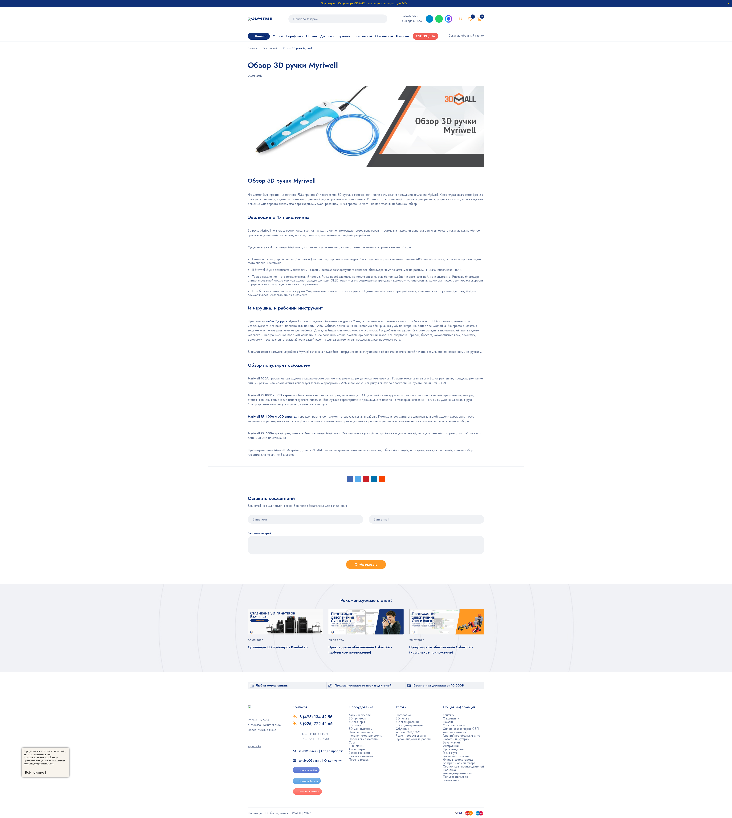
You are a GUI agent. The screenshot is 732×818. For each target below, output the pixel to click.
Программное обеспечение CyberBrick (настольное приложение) (441, 650)
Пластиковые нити (361, 732)
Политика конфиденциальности (457, 771)
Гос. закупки (451, 753)
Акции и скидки (360, 715)
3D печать (402, 718)
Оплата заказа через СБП (461, 729)
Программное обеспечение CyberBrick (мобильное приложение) (360, 650)
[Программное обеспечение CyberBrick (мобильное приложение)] (365, 621)
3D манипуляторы (360, 729)
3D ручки (355, 725)
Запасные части (359, 753)
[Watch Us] (249, 741)
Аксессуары (357, 749)
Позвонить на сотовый (309, 791)
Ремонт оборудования (411, 735)
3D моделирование (409, 725)
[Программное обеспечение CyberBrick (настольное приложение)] (446, 621)
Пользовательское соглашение (455, 778)
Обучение (402, 729)
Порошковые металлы (364, 739)
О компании (451, 718)
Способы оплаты (454, 725)
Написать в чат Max (308, 770)
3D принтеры (357, 718)
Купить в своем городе (458, 759)
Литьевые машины (361, 756)
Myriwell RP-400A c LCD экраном (272, 416)
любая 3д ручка (276, 321)
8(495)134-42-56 (412, 21)
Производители (454, 749)
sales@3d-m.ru (412, 16)
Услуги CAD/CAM (408, 732)
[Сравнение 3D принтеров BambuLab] (285, 621)
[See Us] (255, 741)
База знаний (270, 48)
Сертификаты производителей (463, 766)
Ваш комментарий (259, 533)
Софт (352, 742)
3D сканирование (408, 722)
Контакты (448, 715)
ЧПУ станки (356, 746)
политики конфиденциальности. (44, 762)
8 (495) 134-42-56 (315, 717)
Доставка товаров (454, 732)
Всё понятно (34, 772)
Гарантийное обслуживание (461, 735)
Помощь (448, 722)
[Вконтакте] (261, 741)
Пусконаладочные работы (413, 739)
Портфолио (403, 715)
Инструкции (451, 746)
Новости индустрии (456, 739)
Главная (252, 48)
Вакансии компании (456, 756)
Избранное (472, 16)
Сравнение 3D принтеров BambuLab (278, 647)
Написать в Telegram (308, 780)
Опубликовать (366, 564)
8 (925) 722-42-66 (316, 724)
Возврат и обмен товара (459, 763)
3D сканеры (357, 722)
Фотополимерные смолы (365, 735)
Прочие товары (359, 759)
